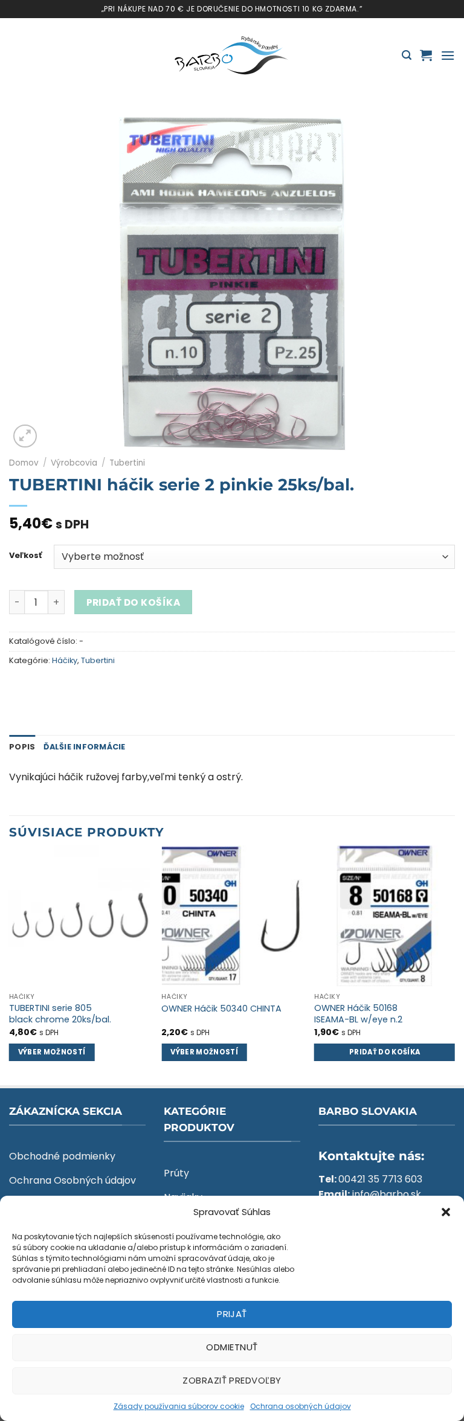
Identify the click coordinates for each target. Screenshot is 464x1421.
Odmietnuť (231, 1347)
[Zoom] (25, 436)
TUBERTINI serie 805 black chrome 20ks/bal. (60, 1013)
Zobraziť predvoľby (231, 1380)
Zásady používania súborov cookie (179, 1406)
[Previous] (10, 964)
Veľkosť (25, 555)
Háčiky (64, 660)
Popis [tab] (22, 747)
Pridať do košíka (133, 602)
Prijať (232, 1313)
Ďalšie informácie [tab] (84, 747)
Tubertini (127, 463)
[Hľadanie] (406, 55)
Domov (24, 463)
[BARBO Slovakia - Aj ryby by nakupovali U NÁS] (232, 55)
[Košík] (426, 55)
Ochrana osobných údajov (300, 1406)
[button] (446, 1212)
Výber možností (52, 1052)
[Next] (454, 964)
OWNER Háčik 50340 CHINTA (221, 1009)
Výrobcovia (74, 463)
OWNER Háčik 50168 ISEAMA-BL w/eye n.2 (358, 1013)
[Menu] (447, 55)
